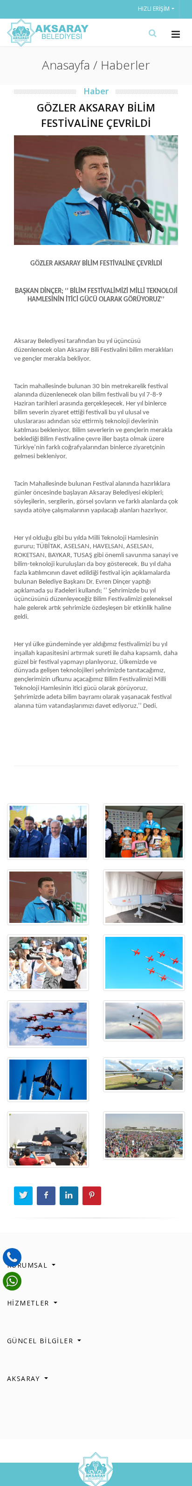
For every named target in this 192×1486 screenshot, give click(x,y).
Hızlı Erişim (154, 9)
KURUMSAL (28, 1265)
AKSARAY (24, 1378)
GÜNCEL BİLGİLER (41, 1340)
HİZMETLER (29, 1302)
